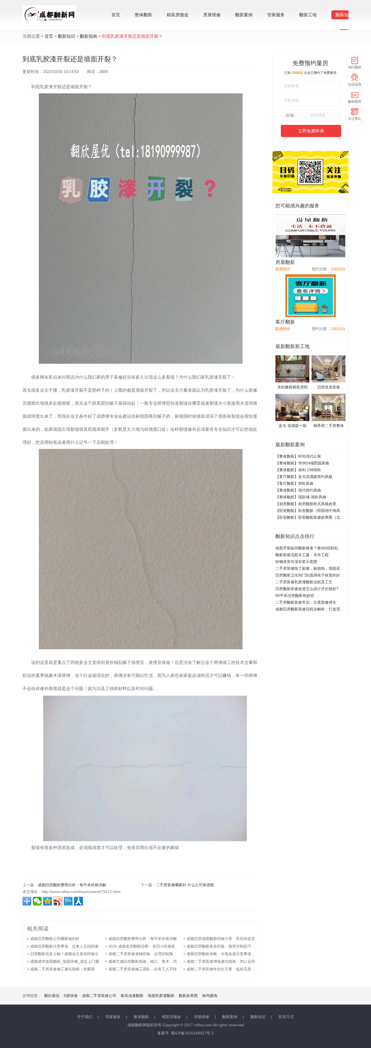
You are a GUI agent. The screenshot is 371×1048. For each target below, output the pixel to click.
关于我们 (84, 1017)
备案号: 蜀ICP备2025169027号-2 (185, 1033)
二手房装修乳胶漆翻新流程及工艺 (303, 582)
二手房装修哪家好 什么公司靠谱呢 (185, 885)
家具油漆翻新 (132, 995)
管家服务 (276, 14)
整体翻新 (143, 14)
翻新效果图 (188, 995)
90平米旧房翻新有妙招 (294, 595)
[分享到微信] (37, 901)
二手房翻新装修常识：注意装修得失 (305, 602)
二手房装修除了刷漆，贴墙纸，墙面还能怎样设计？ (319, 568)
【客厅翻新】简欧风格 (294, 483)
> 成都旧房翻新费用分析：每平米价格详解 (141, 938)
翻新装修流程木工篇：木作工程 (302, 555)
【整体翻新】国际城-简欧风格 (300, 497)
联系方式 (286, 1017)
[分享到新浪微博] (58, 901)
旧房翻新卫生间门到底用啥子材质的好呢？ (311, 575)
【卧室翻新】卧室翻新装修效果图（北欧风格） (315, 517)
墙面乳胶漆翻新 (161, 995)
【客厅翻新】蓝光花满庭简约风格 (303, 476)
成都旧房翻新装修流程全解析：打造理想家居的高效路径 (322, 609)
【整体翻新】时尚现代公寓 (298, 456)
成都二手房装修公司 (99, 995)
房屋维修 (212, 14)
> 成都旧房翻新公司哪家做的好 (53, 938)
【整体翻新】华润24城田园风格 (302, 463)
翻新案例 (244, 14)
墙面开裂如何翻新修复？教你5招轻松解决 (310, 548)
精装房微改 (177, 14)
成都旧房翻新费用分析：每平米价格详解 (72, 885)
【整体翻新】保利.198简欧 (298, 470)
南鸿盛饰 (209, 995)
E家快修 (71, 995)
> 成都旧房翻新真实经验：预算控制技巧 (217, 946)
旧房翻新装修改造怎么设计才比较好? (306, 589)
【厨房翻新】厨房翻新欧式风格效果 (305, 504)
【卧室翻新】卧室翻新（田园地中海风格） (311, 510)
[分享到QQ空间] (47, 901)
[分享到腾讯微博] (68, 901)
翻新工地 (308, 14)
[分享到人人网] (78, 901)
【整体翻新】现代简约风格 (298, 490)
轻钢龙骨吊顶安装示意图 (296, 561)
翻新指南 (88, 36)
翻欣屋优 (51, 995)
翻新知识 (66, 36)
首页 (115, 14)
